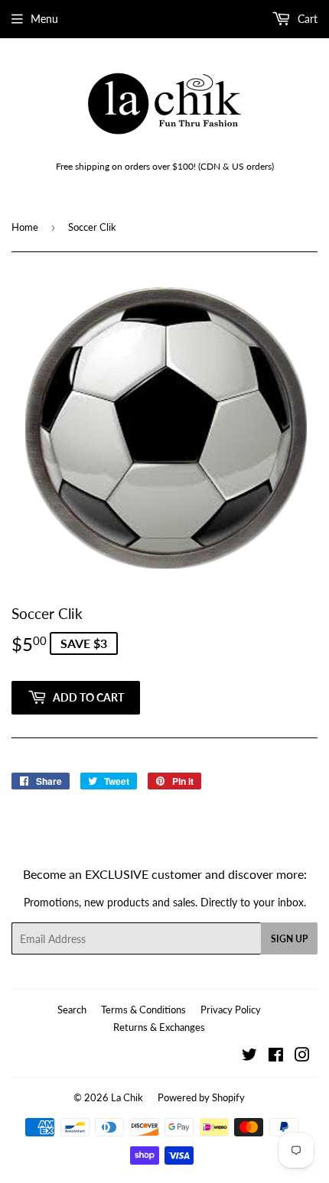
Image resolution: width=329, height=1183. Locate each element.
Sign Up (289, 939)
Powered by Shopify (201, 1097)
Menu (44, 18)
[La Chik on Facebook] (276, 1056)
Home (24, 227)
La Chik (127, 1097)
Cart (306, 18)
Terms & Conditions (143, 1009)
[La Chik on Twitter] (249, 1056)
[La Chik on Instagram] (302, 1056)
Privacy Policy (230, 1009)
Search (71, 1009)
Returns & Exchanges (159, 1027)
